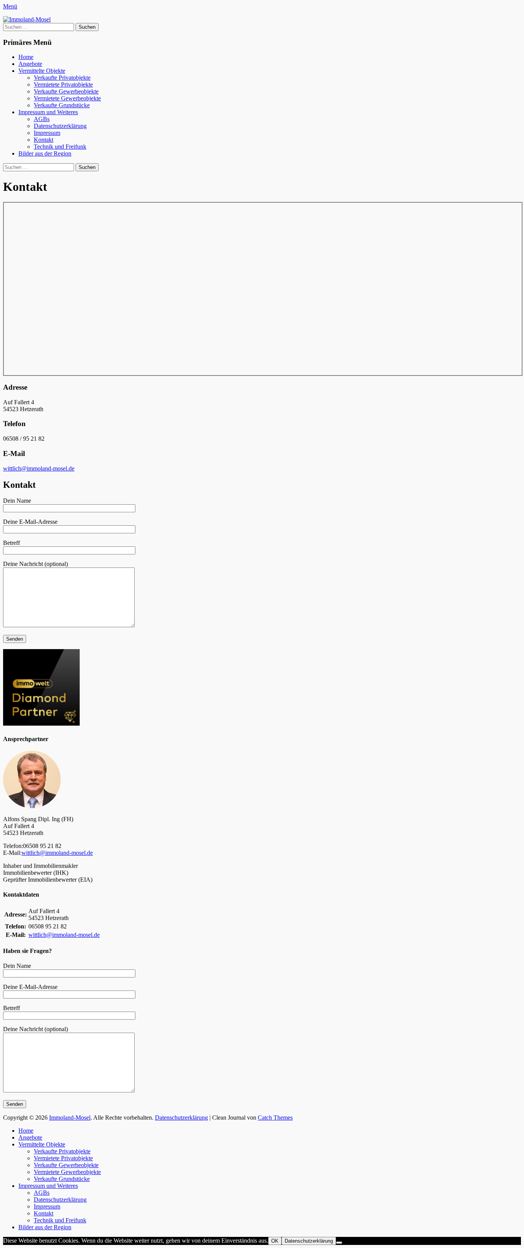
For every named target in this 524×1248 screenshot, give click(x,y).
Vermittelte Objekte (41, 70)
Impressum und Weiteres (48, 112)
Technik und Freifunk (60, 146)
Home (25, 57)
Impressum (47, 133)
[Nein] (339, 1242)
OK (274, 1241)
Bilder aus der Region (44, 153)
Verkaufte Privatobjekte (62, 77)
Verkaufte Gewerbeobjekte (66, 91)
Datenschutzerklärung (60, 126)
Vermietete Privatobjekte (63, 84)
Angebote (30, 64)
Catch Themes (275, 1117)
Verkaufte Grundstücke (62, 105)
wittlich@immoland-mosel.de (38, 468)
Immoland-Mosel (70, 1117)
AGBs (41, 119)
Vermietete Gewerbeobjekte (67, 98)
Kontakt (43, 139)
